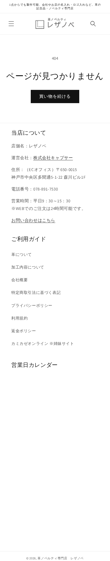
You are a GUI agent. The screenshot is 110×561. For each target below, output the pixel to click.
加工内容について (27, 267)
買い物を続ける (55, 96)
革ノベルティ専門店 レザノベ (61, 558)
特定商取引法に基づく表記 (36, 292)
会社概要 (19, 279)
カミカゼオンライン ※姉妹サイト (42, 343)
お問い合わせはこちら (33, 220)
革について (21, 254)
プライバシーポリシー (31, 305)
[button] (11, 23)
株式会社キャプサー (53, 157)
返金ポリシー (23, 330)
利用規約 (19, 318)
